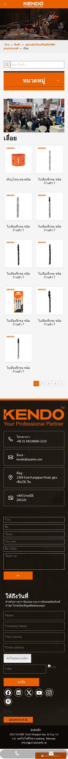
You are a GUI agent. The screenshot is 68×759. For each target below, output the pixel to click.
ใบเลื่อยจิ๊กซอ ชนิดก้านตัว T (49, 181)
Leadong (39, 738)
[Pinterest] (8, 701)
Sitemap (50, 738)
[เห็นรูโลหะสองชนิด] (18, 159)
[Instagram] (49, 692)
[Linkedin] (18, 692)
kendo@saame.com (29, 459)
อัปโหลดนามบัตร (17, 658)
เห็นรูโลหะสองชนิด (18, 179)
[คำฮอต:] (7, 64)
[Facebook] (8, 692)
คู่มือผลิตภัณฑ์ (17, 719)
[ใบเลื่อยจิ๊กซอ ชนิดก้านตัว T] (49, 159)
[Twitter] (28, 692)
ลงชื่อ (21, 682)
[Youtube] (39, 692)
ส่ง (18, 575)
